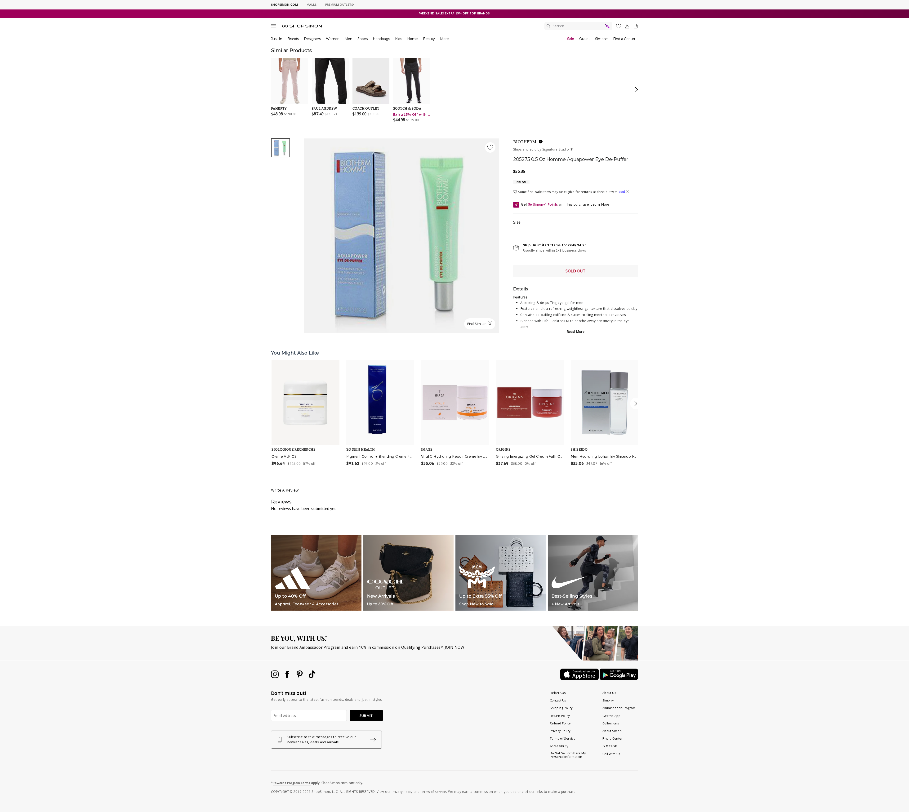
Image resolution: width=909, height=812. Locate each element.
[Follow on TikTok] (312, 676)
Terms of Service (562, 738)
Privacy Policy (560, 731)
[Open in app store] (580, 678)
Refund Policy (560, 723)
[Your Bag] (635, 27)
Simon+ (601, 39)
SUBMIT (366, 715)
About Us (609, 693)
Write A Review (285, 490)
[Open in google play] (619, 678)
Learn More (599, 204)
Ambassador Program (619, 708)
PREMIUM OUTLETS (339, 4)
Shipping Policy (561, 708)
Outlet (584, 39)
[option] (306, 413)
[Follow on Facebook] (287, 676)
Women (332, 39)
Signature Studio (555, 149)
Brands (293, 39)
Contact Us (558, 700)
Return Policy (560, 716)
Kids (398, 39)
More (444, 39)
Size (517, 222)
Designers (312, 39)
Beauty (429, 39)
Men (348, 39)
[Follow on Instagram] (275, 676)
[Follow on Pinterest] (300, 676)
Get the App (611, 716)
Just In (276, 39)
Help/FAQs (558, 693)
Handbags (381, 39)
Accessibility (559, 746)
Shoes (362, 39)
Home (412, 39)
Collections (610, 723)
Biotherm (524, 141)
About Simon (612, 731)
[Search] (578, 26)
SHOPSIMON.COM (284, 4)
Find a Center (624, 39)
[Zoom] (401, 233)
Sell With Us (611, 754)
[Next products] (636, 403)
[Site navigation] (273, 26)
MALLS (312, 4)
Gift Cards (610, 746)
